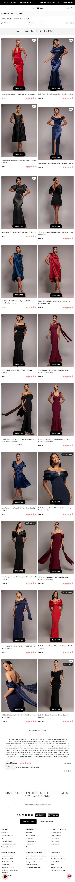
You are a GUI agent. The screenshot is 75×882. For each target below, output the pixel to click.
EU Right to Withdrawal (58, 870)
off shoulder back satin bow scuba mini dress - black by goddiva (55, 233)
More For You (56, 853)
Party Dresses (55, 838)
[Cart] (71, 8)
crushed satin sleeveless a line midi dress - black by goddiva (18, 161)
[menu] (2, 8)
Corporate (29, 838)
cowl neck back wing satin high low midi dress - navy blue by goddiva (17, 302)
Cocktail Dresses (56, 835)
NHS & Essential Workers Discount (36, 856)
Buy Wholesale (30, 835)
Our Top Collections (58, 829)
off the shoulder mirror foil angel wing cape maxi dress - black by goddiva (18, 440)
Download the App (56, 856)
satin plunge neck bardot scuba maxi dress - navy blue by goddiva (54, 509)
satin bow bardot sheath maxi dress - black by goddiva (53, 716)
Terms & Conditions (7, 847)
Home (3, 18)
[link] (37, 766)
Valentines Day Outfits (15, 18)
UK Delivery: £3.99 (7, 859)
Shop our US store (56, 867)
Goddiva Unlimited (7, 856)
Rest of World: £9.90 (7, 867)
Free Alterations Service (58, 859)
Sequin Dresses (55, 844)
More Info (29, 829)
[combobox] (35, 13)
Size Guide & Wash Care (8, 844)
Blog (52, 864)
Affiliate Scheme (31, 841)
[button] (67, 23)
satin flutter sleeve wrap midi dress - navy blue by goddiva (18, 509)
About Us (29, 833)
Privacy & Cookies (6, 841)
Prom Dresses (55, 841)
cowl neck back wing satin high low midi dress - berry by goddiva (54, 302)
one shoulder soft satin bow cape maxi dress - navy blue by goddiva (18, 647)
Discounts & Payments (34, 853)
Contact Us (4, 833)
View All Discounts (31, 864)
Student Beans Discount (33, 867)
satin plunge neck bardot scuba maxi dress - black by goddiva (19, 578)
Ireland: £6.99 (5, 864)
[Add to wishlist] (2, 39)
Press (27, 847)
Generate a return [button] (47, 821)
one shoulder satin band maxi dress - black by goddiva (16, 371)
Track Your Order (28, 821)
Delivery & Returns (7, 835)
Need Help (5, 829)
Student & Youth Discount (34, 859)
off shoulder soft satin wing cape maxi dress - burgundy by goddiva (53, 578)
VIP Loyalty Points (56, 862)
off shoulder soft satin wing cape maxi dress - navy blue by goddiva (18, 716)
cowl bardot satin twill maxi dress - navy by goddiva (55, 163)
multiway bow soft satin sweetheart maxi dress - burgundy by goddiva (54, 440)
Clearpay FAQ (30, 862)
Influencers (29, 844)
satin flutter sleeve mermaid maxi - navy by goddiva (55, 94)
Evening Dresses (56, 833)
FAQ (2, 838)
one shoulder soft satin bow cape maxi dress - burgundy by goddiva (53, 371)
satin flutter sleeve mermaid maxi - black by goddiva (19, 232)
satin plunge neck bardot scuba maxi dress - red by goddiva (55, 647)
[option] (19, 2)
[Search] (73, 13)
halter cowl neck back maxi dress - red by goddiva (18, 94)
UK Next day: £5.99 (7, 862)
